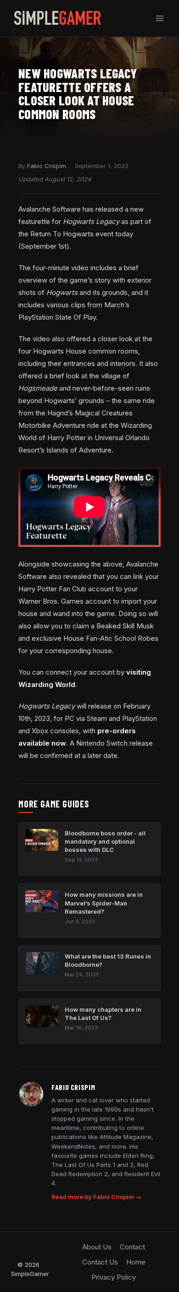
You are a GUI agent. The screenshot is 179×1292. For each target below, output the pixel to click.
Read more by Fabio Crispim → (96, 1197)
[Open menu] (159, 18)
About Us (97, 1247)
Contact (132, 1247)
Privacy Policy (113, 1277)
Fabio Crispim (46, 165)
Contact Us (100, 1262)
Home (135, 1262)
